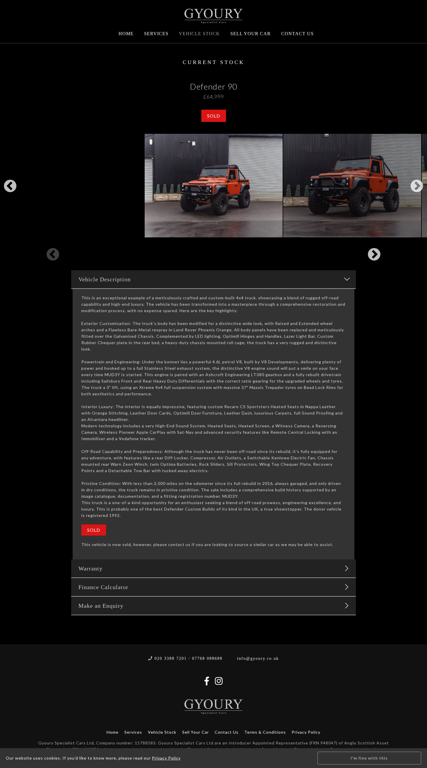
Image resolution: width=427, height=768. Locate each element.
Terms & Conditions (265, 732)
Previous (10, 186)
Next (417, 186)
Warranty (90, 568)
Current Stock (214, 62)
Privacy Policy (306, 732)
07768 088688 (207, 658)
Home (126, 33)
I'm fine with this (369, 757)
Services (156, 33)
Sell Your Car (250, 33)
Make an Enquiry (100, 605)
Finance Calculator (103, 587)
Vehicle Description (104, 279)
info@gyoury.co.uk (258, 658)
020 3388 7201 (171, 658)
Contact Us (297, 33)
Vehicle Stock (199, 33)
